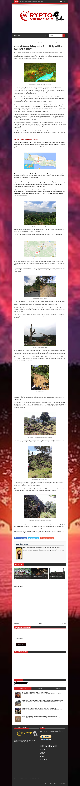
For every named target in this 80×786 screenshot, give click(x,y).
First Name (19, 632)
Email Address (20, 638)
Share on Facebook (22, 538)
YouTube (42, 753)
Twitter (41, 755)
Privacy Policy (62, 783)
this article (22, 122)
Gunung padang (46, 52)
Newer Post (16, 623)
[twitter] (64, 1)
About (50, 783)
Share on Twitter (35, 538)
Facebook (42, 752)
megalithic (56, 52)
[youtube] (61, 1)
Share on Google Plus (48, 538)
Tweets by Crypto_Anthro (20, 684)
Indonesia (52, 52)
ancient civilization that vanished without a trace (25, 109)
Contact (55, 783)
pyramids (60, 52)
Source (49, 84)
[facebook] (58, 1)
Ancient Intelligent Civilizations (36, 52)
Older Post (63, 623)
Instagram (42, 756)
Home (40, 623)
